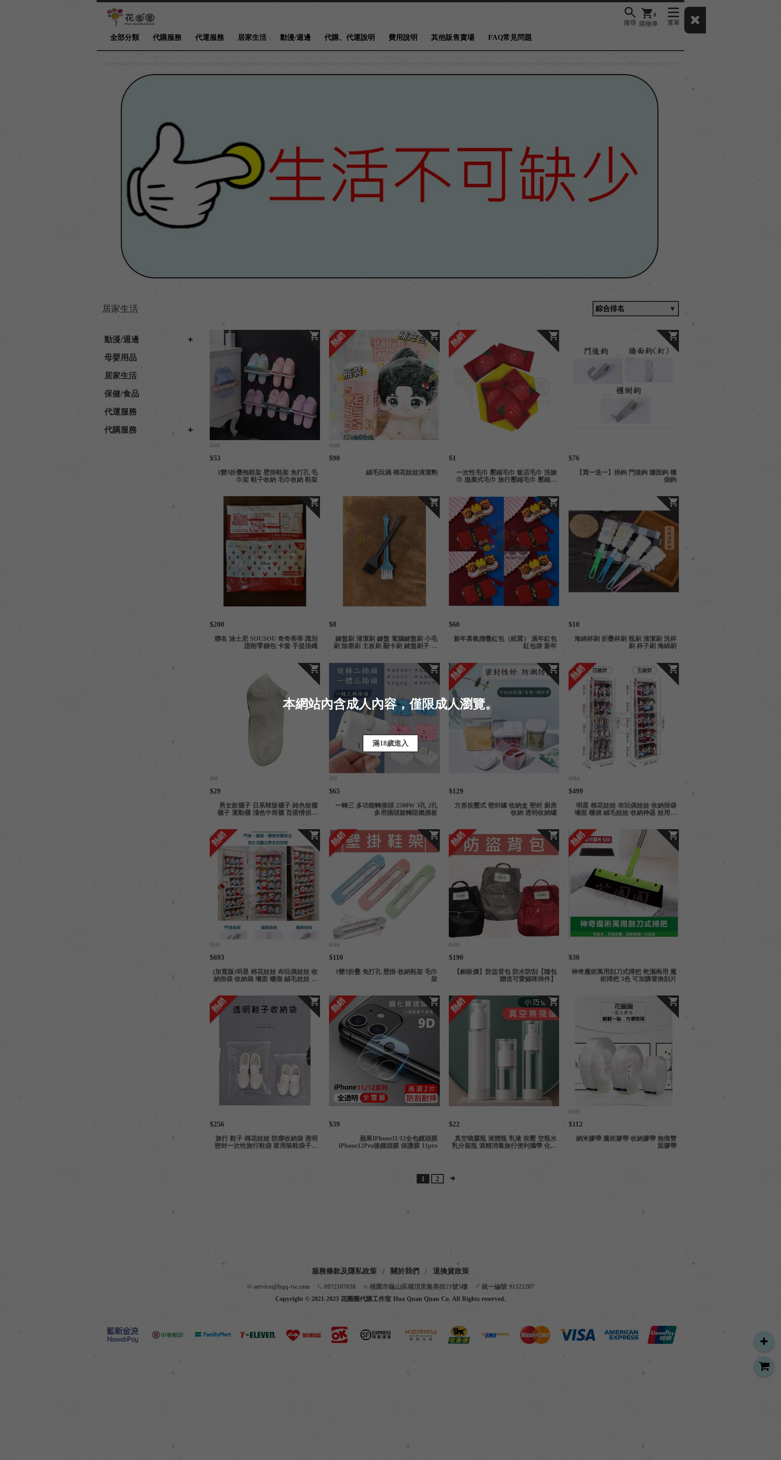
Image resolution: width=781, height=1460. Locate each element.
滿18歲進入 (390, 743)
